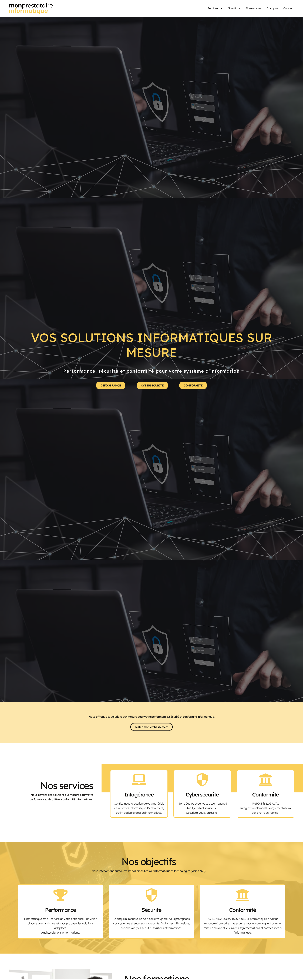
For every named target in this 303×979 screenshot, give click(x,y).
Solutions (234, 8)
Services (212, 8)
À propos (272, 8)
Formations (253, 8)
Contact (288, 8)
